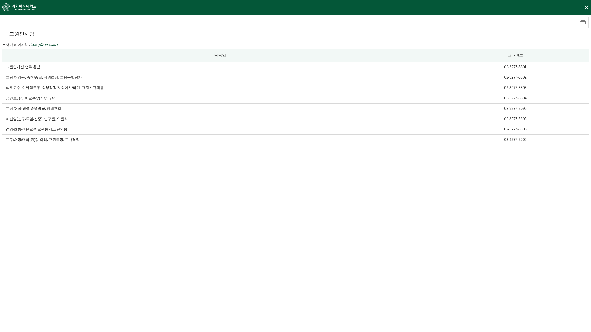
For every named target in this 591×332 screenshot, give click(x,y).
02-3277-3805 (515, 129)
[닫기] (586, 7)
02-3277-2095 (515, 108)
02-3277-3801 (515, 67)
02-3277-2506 (515, 140)
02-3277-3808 (515, 119)
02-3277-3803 (515, 88)
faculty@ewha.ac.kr (45, 45)
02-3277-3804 (515, 98)
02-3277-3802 (515, 77)
